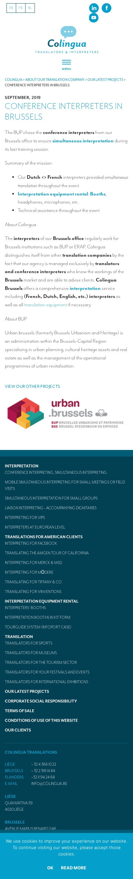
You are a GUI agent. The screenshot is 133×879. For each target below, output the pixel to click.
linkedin (94, 8)
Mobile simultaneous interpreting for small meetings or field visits (65, 485)
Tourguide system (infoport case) (38, 627)
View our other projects (32, 386)
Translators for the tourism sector (41, 662)
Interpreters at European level (35, 527)
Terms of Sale (19, 710)
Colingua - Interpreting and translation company (66, 40)
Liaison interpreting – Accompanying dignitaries (51, 508)
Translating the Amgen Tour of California (47, 553)
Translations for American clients (44, 537)
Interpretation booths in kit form (37, 617)
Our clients (18, 730)
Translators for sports (28, 643)
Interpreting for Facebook (31, 543)
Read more (73, 867)
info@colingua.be (49, 783)
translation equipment (45, 304)
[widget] (66, 65)
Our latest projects (27, 691)
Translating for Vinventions (33, 591)
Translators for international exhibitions (46, 681)
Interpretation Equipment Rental (41, 601)
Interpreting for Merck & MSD (33, 562)
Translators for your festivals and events (47, 672)
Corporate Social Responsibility (41, 701)
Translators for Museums (31, 652)
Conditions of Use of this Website (41, 720)
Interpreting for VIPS (25, 517)
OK (50, 867)
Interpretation (21, 466)
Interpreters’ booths (25, 607)
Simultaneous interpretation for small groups (51, 498)
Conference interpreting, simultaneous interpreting (56, 472)
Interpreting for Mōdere (29, 572)
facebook (106, 8)
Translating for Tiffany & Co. (34, 582)
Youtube (93, 17)
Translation (19, 636)
